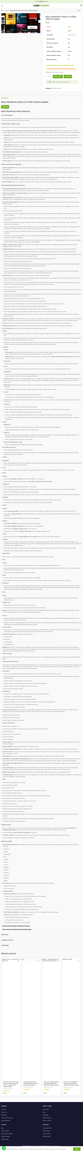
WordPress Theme (56, 88)
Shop (7, 10)
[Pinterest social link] (42, 1)
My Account (46, 1109)
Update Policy (46, 1136)
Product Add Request (7, 1118)
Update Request (5, 1120)
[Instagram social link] (38, 1)
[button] (18, 960)
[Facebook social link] (36, 1)
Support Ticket (47, 1120)
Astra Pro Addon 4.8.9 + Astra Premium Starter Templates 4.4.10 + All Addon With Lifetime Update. (11, 1084)
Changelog (4, 1115)
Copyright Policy (47, 1128)
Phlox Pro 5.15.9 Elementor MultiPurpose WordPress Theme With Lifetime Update (71, 1083)
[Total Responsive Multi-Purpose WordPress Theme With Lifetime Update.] (31, 1019)
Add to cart (57, 76)
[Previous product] (77, 11)
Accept (77, 1149)
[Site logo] (41, 5)
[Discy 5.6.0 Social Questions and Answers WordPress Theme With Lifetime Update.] (51, 1019)
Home (2, 10)
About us (3, 1109)
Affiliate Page (4, 1139)
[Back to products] (79, 11)
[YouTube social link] (40, 1)
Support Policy (47, 1133)
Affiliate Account (47, 1118)
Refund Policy (46, 1131)
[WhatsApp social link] (47, 1)
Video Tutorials (5, 1131)
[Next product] (81, 11)
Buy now (67, 76)
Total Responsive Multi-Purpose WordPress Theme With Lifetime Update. (30, 1083)
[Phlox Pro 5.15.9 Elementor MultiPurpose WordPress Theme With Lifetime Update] (71, 1019)
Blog (2, 1128)
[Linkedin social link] (45, 1)
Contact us (4, 1112)
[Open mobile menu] (2, 5)
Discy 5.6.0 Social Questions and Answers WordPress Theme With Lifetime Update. (51, 1083)
